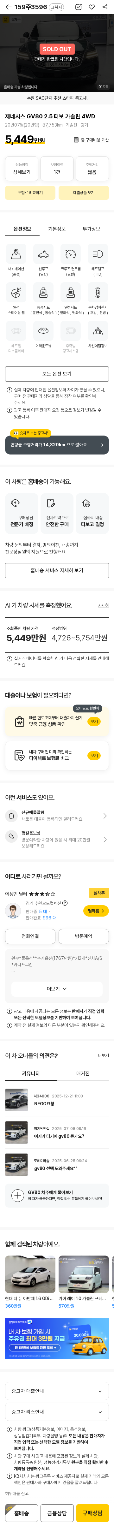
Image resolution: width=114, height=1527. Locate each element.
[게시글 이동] (57, 1100)
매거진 (83, 1074)
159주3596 (38, 7)
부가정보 (91, 229)
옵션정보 (22, 229)
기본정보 (57, 229)
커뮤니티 (31, 1074)
